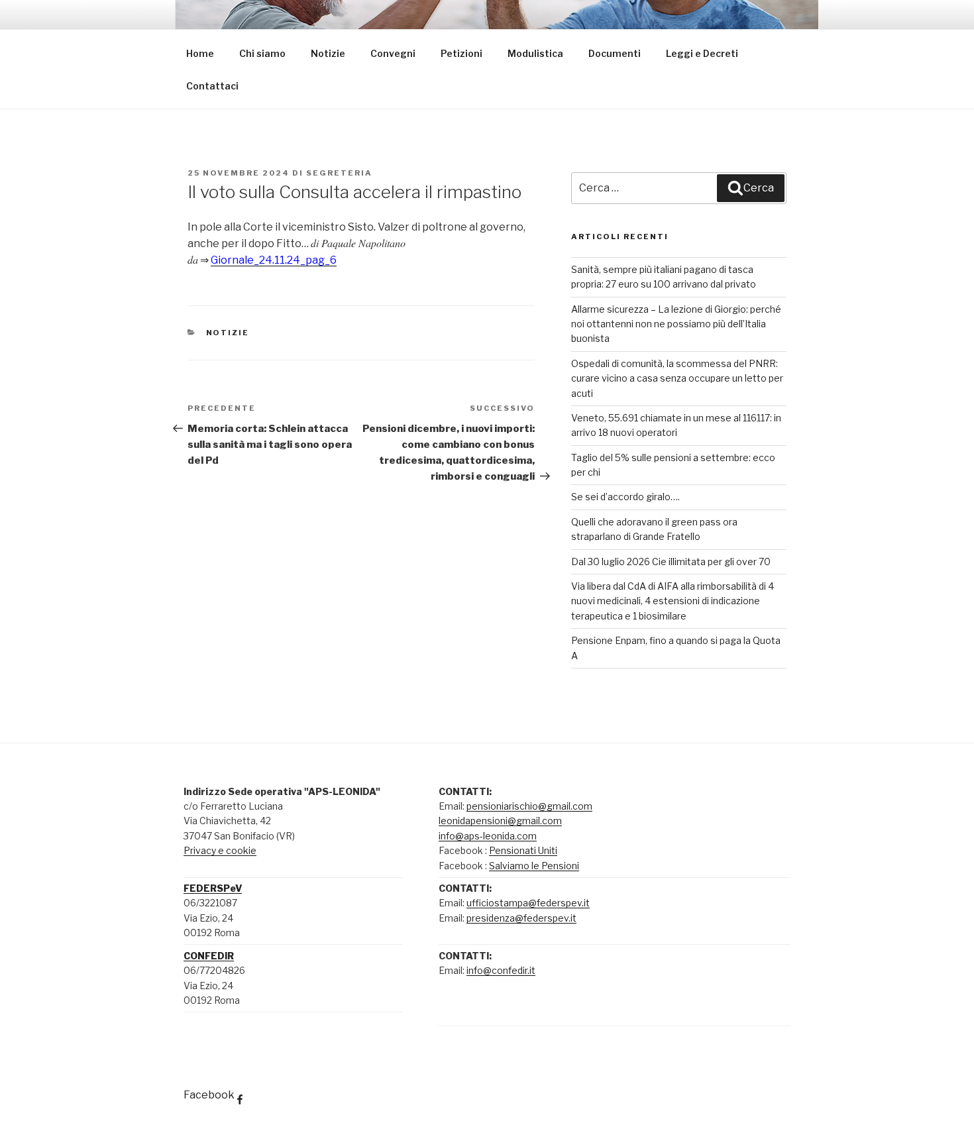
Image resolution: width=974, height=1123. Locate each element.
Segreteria (339, 173)
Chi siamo (262, 53)
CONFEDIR (209, 955)
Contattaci (212, 85)
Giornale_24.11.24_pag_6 (274, 260)
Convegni (392, 53)
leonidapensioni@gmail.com (500, 820)
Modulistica (535, 53)
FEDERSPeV (213, 888)
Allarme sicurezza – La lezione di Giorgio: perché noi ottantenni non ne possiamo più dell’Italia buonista (676, 324)
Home (200, 53)
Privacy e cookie (220, 850)
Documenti (614, 53)
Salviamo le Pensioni (534, 865)
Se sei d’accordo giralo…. (625, 496)
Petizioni (461, 53)
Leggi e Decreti (702, 53)
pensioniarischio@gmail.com (529, 806)
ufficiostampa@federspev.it (528, 902)
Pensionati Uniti (523, 850)
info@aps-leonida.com (488, 835)
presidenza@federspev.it (521, 918)
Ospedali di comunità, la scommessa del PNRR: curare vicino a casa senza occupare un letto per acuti (677, 378)
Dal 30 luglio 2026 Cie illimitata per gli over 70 (671, 561)
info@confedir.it (500, 970)
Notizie (328, 53)
